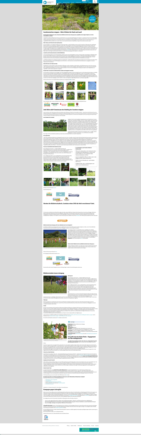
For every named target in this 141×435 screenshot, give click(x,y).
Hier (58, 317)
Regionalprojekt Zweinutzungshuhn (54, 381)
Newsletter (85, 2)
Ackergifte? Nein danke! (73, 395)
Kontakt (90, 2)
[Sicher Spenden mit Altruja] (0, 434)
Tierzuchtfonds (48, 380)
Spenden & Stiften (66, 2)
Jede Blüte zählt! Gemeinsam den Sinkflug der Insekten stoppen (81, 314)
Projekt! (54, 187)
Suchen (95, 2)
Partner (72, 2)
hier (81, 238)
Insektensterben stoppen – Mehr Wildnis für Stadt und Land (60, 315)
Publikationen (78, 2)
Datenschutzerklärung (86, 425)
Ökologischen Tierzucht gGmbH (51, 379)
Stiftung (59, 2)
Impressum (97, 425)
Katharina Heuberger (79, 333)
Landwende (87, 395)
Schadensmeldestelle (59, 407)
